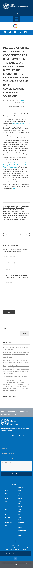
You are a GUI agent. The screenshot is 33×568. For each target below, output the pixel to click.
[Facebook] (4, 32)
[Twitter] (9, 32)
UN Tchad (20, 527)
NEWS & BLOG (19, 102)
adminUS (21, 101)
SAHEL (17, 211)
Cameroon (6, 210)
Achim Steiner (24, 206)
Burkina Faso (20, 208)
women (5, 219)
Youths (14, 221)
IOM (19, 495)
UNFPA (20, 215)
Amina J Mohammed (9, 208)
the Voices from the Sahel (20, 124)
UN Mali (20, 535)
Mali (18, 210)
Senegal (22, 211)
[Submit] (15, 558)
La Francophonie (22, 519)
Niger (4, 211)
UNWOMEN (6, 217)
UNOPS (20, 514)
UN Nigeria (21, 522)
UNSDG (20, 517)
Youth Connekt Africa (14, 219)
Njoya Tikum (10, 211)
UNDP (19, 213)
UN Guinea (21, 525)
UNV (19, 503)
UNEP (19, 511)
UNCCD (9, 213)
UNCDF (15, 213)
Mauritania (24, 210)
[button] (16, 13)
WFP (25, 217)
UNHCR (20, 490)
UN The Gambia (22, 533)
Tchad (5, 213)
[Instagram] (20, 32)
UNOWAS (25, 215)
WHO (19, 501)
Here (14, 188)
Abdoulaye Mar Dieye (13, 206)
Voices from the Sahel (16, 217)
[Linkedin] (25, 32)
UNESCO (20, 487)
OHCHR (20, 498)
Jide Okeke (13, 210)
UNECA (20, 509)
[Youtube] (15, 32)
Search (5, 328)
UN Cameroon (22, 530)
